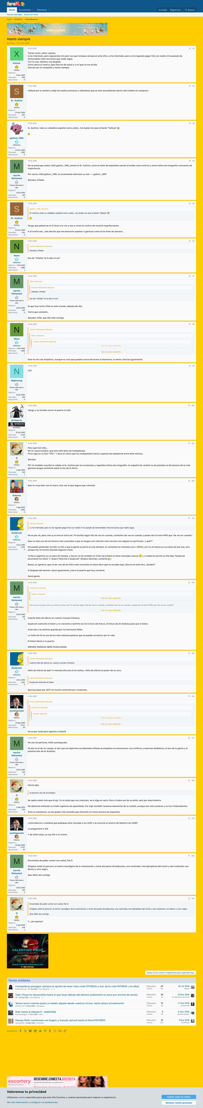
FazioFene (185, 1023)
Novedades (25, 10)
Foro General (44, 989)
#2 (194, 86)
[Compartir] (190, 48)
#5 (194, 203)
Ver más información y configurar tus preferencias (32, 1102)
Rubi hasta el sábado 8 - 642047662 (35, 1011)
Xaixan (12, 43)
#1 (194, 48)
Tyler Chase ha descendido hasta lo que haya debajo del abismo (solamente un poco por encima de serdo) (76, 994)
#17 (193, 738)
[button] (33, 9)
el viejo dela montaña (180, 997)
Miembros (42, 10)
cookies (22, 1097)
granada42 (19, 1023)
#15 (193, 653)
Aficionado (185, 1006)
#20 (193, 856)
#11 (193, 443)
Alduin (186, 989)
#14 (193, 582)
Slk (16, 997)
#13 (193, 518)
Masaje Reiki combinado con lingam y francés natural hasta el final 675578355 (60, 1020)
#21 (193, 898)
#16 (193, 696)
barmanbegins (21, 1014)
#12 (193, 481)
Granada (40, 1023)
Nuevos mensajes (14, 14)
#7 (194, 276)
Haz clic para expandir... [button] (111, 352)
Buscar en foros (31, 14)
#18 (193, 780)
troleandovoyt (21, 989)
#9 (194, 366)
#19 (193, 818)
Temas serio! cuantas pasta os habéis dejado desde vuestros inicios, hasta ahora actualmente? (69, 1003)
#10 (193, 405)
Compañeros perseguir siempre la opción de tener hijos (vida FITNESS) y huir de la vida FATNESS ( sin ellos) (77, 986)
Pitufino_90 (20, 1006)
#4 (194, 161)
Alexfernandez (183, 1014)
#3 (194, 123)
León (41, 1014)
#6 (194, 241)
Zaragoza (40, 1006)
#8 (194, 324)
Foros (12, 10)
